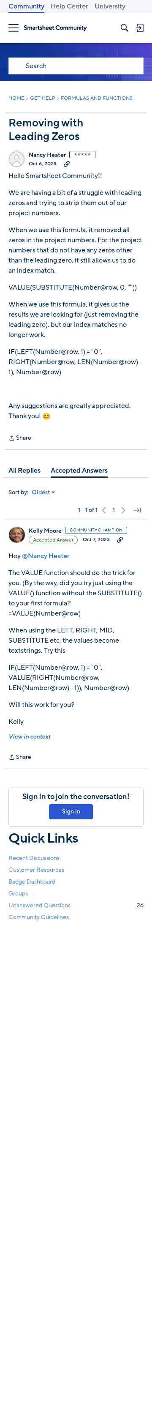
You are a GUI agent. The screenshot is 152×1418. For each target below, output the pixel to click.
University (110, 6)
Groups (18, 894)
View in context (29, 737)
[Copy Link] (67, 163)
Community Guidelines (38, 917)
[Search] (124, 28)
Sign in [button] (71, 812)
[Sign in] (139, 28)
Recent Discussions (34, 858)
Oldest (41, 492)
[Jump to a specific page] (137, 510)
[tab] (24, 470)
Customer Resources (36, 870)
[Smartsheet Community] (55, 28)
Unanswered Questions (76, 905)
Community (26, 6)
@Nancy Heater (46, 556)
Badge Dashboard (31, 882)
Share (19, 438)
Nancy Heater (47, 155)
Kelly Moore (45, 531)
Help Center (69, 6)
